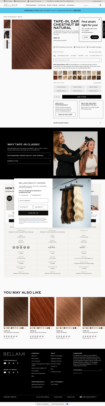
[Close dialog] (88, 180)
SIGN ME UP (33, 213)
